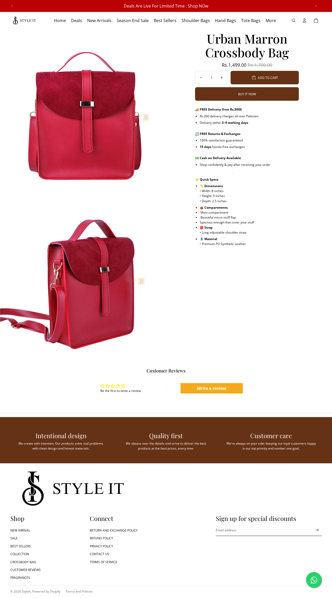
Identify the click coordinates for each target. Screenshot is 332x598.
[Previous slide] (12, 6)
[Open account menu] (304, 20)
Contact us (99, 554)
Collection (19, 554)
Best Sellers (20, 546)
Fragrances (20, 577)
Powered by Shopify (46, 591)
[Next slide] (316, 6)
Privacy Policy (101, 546)
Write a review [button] (211, 388)
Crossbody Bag (23, 562)
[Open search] (293, 20)
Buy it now (247, 94)
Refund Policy (101, 538)
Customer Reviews (25, 570)
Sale (14, 538)
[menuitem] (271, 20)
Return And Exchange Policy (114, 530)
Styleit (26, 591)
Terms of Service (103, 562)
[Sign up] (317, 530)
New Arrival (20, 530)
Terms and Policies (79, 591)
